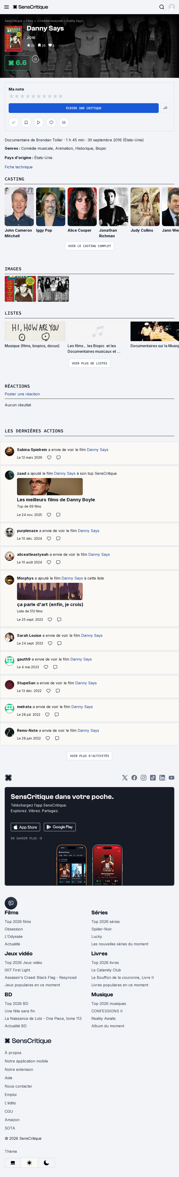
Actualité (12, 944)
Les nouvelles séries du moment (119, 944)
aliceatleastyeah (32, 554)
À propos (13, 1052)
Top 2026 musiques (108, 1003)
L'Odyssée (14, 936)
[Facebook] (134, 779)
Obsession (14, 929)
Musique (102, 994)
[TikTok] (153, 779)
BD (8, 994)
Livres (99, 953)
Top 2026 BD (16, 1003)
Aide (8, 1077)
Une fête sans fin (20, 1011)
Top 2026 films (18, 921)
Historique (84, 148)
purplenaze (27, 530)
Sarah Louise (29, 635)
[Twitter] (125, 779)
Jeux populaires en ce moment (32, 985)
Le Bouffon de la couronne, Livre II (122, 977)
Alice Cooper (80, 230)
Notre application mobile (26, 1061)
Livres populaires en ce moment (119, 985)
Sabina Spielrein (32, 449)
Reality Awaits (103, 1018)
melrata (24, 706)
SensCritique (13, 21)
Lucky (96, 936)
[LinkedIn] (162, 779)
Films (29, 21)
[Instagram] (143, 779)
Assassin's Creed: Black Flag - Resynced (40, 977)
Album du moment (107, 1026)
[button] (171, 6)
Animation (64, 148)
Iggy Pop (44, 230)
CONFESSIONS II (107, 1011)
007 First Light (17, 970)
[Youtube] (171, 779)
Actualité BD (16, 1026)
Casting (14, 179)
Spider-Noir (101, 929)
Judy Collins (142, 230)
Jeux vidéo (19, 953)
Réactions (17, 386)
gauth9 (24, 659)
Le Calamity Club (106, 970)
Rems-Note (27, 730)
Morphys (25, 578)
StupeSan (26, 683)
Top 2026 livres (105, 962)
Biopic (101, 148)
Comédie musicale (50, 21)
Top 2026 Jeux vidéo (23, 962)
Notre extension (19, 1069)
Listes (13, 313)
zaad (21, 473)
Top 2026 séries (105, 921)
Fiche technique (19, 167)
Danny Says (75, 21)
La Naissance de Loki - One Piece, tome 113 (43, 1018)
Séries (99, 912)
